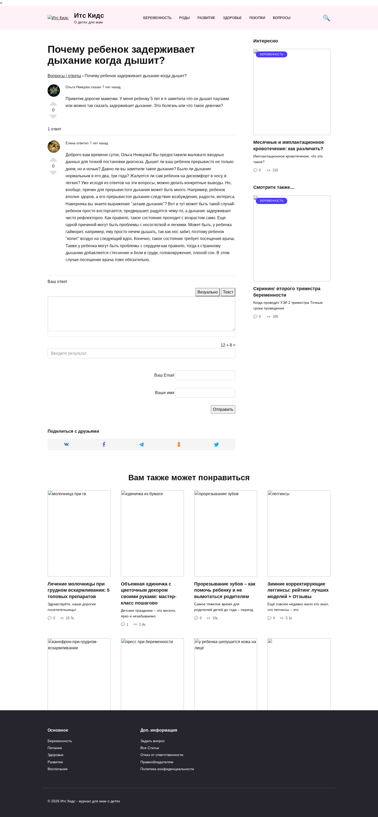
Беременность (157, 18)
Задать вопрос (152, 741)
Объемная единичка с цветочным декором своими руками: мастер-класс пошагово (148, 593)
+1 (53, 101)
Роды (184, 18)
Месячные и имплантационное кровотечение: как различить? (288, 145)
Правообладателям (156, 762)
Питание (55, 748)
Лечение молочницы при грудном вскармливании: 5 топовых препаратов (79, 590)
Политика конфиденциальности (167, 769)
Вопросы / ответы (64, 76)
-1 (53, 119)
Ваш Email (164, 375)
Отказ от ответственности (161, 755)
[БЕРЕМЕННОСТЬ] (291, 132)
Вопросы (282, 18)
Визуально (207, 292)
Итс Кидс (89, 15)
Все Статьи (149, 748)
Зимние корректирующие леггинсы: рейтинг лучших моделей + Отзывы (298, 590)
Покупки (257, 18)
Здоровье (232, 18)
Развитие (206, 18)
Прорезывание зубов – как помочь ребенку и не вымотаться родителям (224, 590)
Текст (228, 292)
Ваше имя (164, 392)
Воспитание (58, 769)
